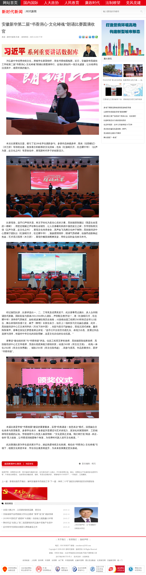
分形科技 (85, 557)
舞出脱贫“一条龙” (110, 137)
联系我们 (73, 539)
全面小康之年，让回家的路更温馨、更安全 (22, 510)
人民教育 (71, 3)
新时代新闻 (70, 549)
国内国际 (30, 3)
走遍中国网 (79, 560)
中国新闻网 (69, 560)
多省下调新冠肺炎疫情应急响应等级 (117, 108)
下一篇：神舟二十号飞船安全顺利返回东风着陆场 (72, 481)
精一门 (119, 560)
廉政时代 (92, 3)
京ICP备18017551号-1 (64, 557)
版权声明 (84, 539)
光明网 (54, 560)
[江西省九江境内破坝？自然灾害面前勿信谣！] (111, 89)
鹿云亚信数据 (90, 560)
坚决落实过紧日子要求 (112, 133)
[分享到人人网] (93, 37)
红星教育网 (101, 560)
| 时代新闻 (30, 11)
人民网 (34, 560)
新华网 (40, 560)
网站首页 (10, 3)
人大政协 (51, 3)
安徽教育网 (111, 560)
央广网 (60, 560)
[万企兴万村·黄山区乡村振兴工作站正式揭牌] (111, 70)
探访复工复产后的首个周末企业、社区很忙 (120, 116)
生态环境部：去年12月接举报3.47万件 (118, 125)
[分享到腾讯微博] (90, 37)
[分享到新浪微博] (87, 37)
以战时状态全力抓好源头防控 (115, 120)
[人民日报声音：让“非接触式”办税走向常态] (86, 514)
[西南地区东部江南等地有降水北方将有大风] (132, 89)
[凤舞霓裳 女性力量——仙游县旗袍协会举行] (132, 70)
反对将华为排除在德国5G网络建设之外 (20, 527)
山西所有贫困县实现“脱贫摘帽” (115, 112)
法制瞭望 (113, 3)
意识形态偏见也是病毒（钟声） (116, 129)
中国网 (47, 560)
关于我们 (62, 539)
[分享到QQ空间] (83, 37)
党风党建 (133, 3)
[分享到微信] (96, 37)
